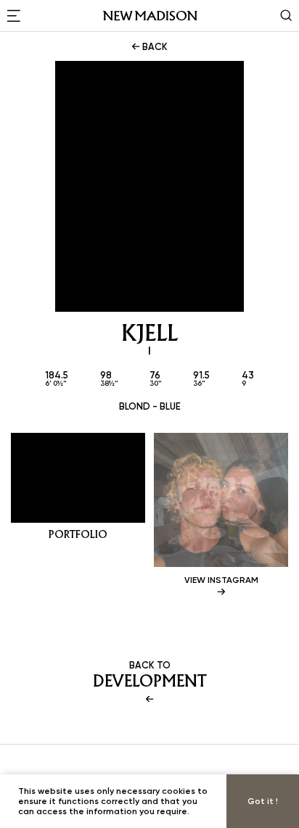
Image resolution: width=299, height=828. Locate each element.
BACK (154, 46)
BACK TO (150, 675)
